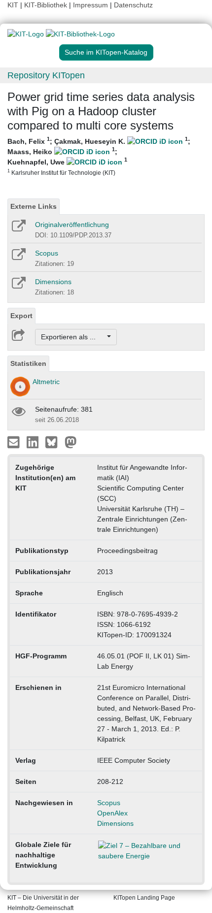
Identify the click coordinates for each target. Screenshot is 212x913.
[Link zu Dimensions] (18, 286)
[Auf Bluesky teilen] (54, 442)
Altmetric (46, 382)
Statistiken (28, 363)
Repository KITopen (46, 75)
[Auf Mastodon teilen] (71, 442)
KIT (12, 5)
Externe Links (33, 206)
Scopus (46, 253)
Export (21, 316)
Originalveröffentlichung (72, 224)
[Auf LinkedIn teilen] (34, 442)
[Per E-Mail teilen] (14, 442)
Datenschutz (133, 5)
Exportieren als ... (73, 337)
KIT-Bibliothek (46, 5)
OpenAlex (112, 813)
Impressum (90, 5)
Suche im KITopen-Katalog (106, 52)
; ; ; (98, 156)
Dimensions (53, 282)
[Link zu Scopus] (18, 257)
